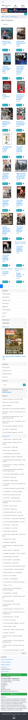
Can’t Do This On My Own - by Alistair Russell (20, 97)
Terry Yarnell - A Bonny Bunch (9, 429)
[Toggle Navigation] (3, 2)
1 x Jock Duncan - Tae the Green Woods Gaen (13, 518)
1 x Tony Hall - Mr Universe (9, 620)
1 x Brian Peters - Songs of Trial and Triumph (13, 629)
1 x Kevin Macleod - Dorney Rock (10, 563)
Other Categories (6, 309)
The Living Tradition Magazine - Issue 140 (5, 257)
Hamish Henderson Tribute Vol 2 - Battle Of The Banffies (6, 230)
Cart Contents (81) (7, 6)
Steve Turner (5, 303)
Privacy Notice (6, 367)
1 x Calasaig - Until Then (8, 632)
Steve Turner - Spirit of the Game (10, 402)
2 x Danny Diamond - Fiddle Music (10, 550)
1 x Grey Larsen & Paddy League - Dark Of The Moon (13, 535)
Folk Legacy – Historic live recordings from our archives (20, 70)
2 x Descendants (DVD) (8, 601)
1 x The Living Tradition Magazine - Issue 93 (13, 474)
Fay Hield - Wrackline (5, 272)
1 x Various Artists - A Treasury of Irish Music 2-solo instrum (13, 465)
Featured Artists (6, 300)
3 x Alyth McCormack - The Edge (10, 616)
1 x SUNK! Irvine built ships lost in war (11, 494)
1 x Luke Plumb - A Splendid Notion (11, 498)
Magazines (5, 306)
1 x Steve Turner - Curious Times (10, 525)
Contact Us (5, 377)
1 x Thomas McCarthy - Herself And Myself (13, 569)
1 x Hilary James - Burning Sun (9, 450)
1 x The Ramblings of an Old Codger (11, 453)
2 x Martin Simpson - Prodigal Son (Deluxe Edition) (13, 546)
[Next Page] (25, 286)
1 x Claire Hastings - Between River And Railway (12, 443)
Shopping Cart (6, 436)
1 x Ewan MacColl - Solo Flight (9, 593)
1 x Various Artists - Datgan (9, 626)
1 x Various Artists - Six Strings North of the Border (13, 646)
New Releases (5, 297)
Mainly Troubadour (6, 95)
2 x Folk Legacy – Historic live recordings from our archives (13, 484)
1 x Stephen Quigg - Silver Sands (10, 556)
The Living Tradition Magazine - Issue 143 (5, 202)
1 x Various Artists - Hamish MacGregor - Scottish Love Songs (12, 589)
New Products (13, 16)
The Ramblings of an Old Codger (7, 148)
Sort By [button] (5, 24)
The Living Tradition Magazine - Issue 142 (19, 202)
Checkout (15, 7)
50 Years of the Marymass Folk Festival (20, 123)
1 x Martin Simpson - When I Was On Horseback (11, 605)
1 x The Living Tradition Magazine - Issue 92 (13, 650)
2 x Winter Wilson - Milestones (9, 531)
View (5, 50)
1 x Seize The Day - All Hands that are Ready (13, 582)
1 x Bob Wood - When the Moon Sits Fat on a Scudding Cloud (13, 612)
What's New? (5, 326)
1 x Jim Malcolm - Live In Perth (10, 528)
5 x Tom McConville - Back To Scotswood (12, 515)
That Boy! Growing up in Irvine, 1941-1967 (6, 69)
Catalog (7, 16)
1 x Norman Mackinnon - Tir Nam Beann (12, 572)
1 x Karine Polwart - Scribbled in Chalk (11, 439)
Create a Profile (5, 671)
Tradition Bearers (6, 294)
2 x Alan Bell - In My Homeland (10, 578)
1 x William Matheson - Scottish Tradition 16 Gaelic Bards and (13, 641)
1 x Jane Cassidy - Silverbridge (10, 447)
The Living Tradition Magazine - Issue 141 (19, 229)
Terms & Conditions (6, 662)
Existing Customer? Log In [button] (14, 674)
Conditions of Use (6, 370)
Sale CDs (4, 313)
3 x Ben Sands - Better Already (10, 480)
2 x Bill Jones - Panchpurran (9, 477)
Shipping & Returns (7, 373)
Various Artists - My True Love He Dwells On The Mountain (21, 176)
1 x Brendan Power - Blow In (9, 539)
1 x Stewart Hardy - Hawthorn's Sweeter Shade (12, 636)
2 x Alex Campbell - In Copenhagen (11, 559)
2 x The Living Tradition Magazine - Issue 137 (13, 521)
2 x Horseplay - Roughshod (9, 542)
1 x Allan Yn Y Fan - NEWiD (9, 575)
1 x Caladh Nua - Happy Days (9, 509)
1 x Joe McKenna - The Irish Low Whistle (12, 491)
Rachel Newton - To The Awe (20, 274)
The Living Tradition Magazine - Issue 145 (19, 149)
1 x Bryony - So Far (7, 585)
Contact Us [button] (15, 694)
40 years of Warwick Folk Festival (6, 123)
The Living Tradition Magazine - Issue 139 (19, 249)
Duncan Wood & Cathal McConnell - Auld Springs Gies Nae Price (12, 417)
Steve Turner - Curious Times (6, 42)
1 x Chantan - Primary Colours (9, 505)
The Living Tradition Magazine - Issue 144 (5, 176)
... (21, 286)
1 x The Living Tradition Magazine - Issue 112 (13, 623)
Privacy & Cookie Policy (7, 659)
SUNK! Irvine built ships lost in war (20, 43)
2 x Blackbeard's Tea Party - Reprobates (12, 456)
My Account (23, 6)
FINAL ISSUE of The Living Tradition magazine (13, 408)
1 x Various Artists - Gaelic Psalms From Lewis (13, 566)
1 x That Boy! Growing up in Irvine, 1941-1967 (13, 488)
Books (3, 316)
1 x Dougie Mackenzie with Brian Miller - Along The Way (13, 460)
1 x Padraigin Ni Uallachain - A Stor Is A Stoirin (13, 553)
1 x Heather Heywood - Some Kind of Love (13, 609)
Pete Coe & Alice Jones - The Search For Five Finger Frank (13, 422)
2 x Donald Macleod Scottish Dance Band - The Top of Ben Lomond (13, 470)
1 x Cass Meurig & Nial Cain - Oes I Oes (12, 512)
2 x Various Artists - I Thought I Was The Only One (13, 597)
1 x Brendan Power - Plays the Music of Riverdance (12, 501)
